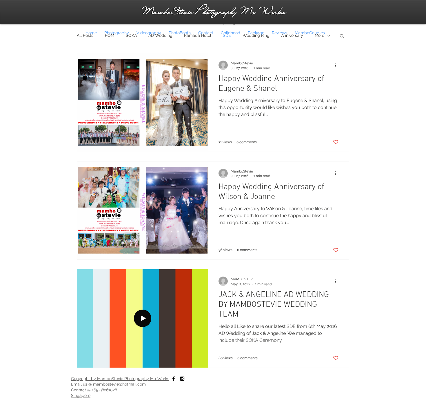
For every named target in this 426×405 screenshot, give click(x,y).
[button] (342, 36)
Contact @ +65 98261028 (94, 390)
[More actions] (337, 65)
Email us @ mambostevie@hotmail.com (108, 384)
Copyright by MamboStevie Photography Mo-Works (120, 378)
